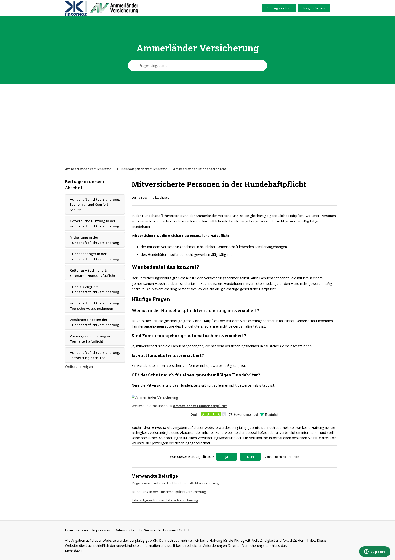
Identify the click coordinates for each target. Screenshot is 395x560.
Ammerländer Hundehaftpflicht (200, 169)
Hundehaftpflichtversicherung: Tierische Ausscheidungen (95, 306)
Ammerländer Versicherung (88, 169)
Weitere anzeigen (79, 366)
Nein (250, 456)
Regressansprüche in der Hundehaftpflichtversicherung (175, 483)
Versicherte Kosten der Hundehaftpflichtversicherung (94, 322)
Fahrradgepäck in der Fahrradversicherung (165, 500)
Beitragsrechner (279, 8)
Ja (226, 456)
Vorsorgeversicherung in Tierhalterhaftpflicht (90, 339)
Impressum (101, 530)
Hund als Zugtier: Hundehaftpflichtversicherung (94, 289)
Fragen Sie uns (314, 8)
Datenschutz (124, 530)
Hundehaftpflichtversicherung (142, 169)
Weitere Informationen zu (179, 405)
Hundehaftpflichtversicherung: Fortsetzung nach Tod (95, 355)
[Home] (119, 8)
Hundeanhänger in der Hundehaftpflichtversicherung (94, 256)
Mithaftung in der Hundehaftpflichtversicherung (94, 240)
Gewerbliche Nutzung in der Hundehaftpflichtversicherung (94, 223)
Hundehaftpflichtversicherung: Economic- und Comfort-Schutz (95, 204)
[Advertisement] (197, 125)
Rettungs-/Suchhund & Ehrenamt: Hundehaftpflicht (92, 273)
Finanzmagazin (76, 530)
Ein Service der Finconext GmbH (164, 530)
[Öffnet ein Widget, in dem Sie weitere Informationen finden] (374, 552)
